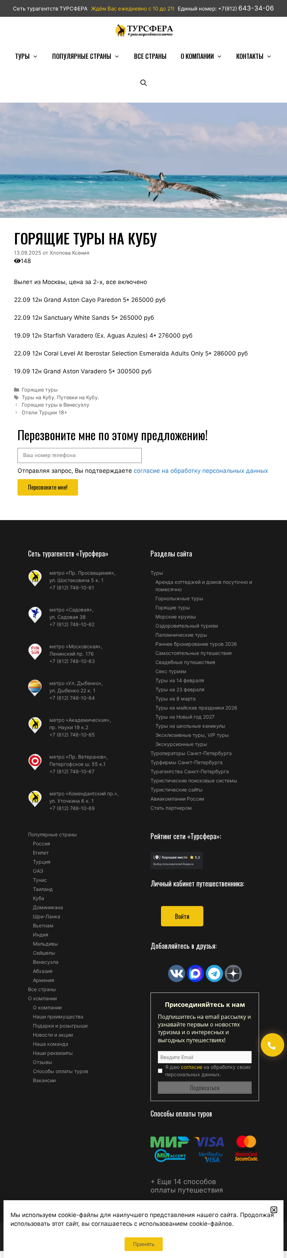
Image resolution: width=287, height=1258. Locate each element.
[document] (143, 629)
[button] (273, 1209)
